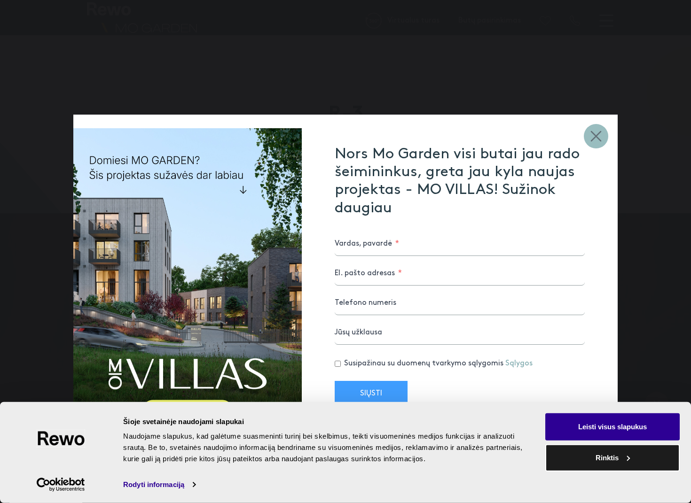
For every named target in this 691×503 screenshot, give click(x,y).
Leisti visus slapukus (612, 427)
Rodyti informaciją (153, 484)
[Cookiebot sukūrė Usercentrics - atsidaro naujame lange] (61, 485)
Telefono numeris (365, 302)
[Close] (596, 136)
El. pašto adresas (365, 273)
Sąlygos (519, 363)
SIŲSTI (371, 393)
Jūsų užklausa (358, 332)
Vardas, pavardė (363, 243)
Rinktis (607, 457)
